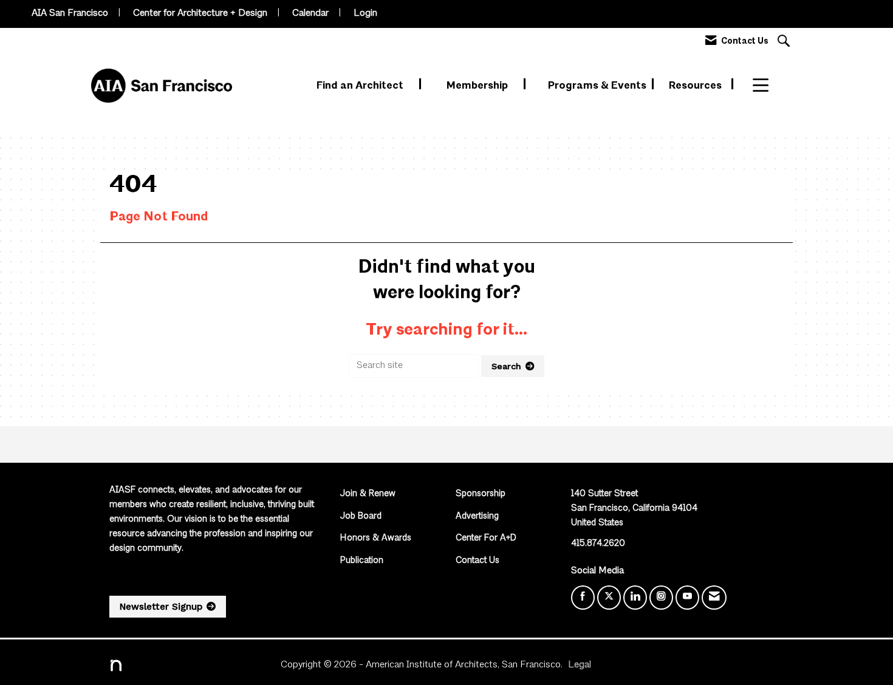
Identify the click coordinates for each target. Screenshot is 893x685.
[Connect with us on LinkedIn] (635, 597)
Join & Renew (367, 494)
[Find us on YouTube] (687, 597)
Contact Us (477, 560)
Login (365, 13)
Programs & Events (598, 86)
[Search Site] (785, 42)
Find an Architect (361, 86)
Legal (579, 665)
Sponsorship (480, 494)
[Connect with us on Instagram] (661, 597)
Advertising (477, 516)
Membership (478, 86)
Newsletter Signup (161, 606)
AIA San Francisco (70, 13)
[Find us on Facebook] (583, 597)
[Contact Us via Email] (714, 597)
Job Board (360, 516)
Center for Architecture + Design (200, 13)
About (768, 86)
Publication (361, 560)
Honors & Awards (375, 538)
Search (506, 366)
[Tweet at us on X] (609, 597)
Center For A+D (486, 538)
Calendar (310, 13)
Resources (696, 86)
